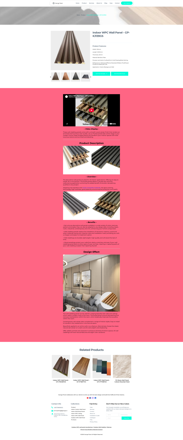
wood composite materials (91, 188)
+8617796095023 (58, 407)
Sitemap (109, 427)
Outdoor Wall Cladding (100, 427)
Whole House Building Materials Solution (91, 429)
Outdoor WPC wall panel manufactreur (82, 427)
